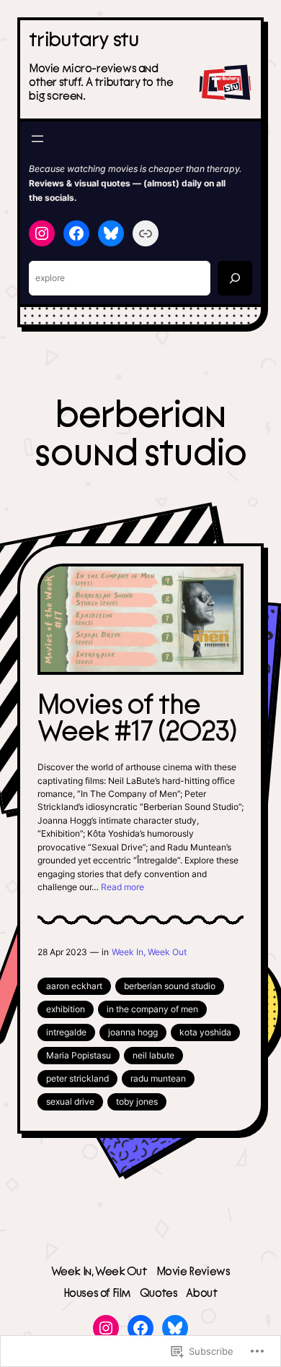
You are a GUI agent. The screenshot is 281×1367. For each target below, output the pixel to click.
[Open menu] (37, 138)
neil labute (153, 1055)
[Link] (146, 233)
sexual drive (70, 1101)
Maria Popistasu (78, 1055)
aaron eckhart (74, 985)
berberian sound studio (169, 985)
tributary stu (84, 40)
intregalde (66, 1032)
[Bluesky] (111, 233)
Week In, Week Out (149, 951)
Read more (122, 886)
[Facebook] (76, 233)
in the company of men (152, 1009)
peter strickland (77, 1078)
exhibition (65, 1009)
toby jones (137, 1101)
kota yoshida (205, 1032)
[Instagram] (42, 233)
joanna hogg (133, 1032)
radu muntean (158, 1078)
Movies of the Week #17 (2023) (136, 719)
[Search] (235, 278)
